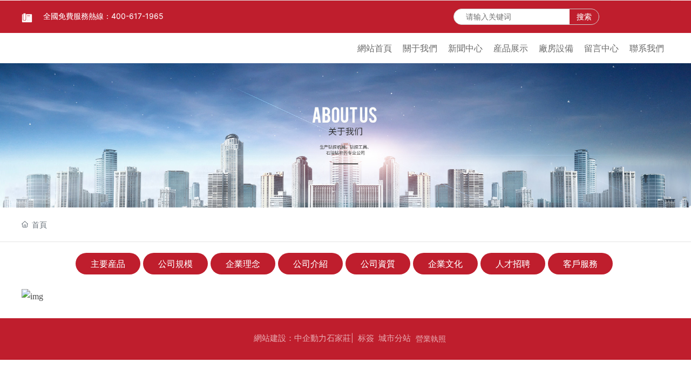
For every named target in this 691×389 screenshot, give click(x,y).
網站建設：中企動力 (290, 338)
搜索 (584, 16)
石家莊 (339, 338)
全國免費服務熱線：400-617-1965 (103, 16)
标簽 (366, 338)
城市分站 (394, 338)
